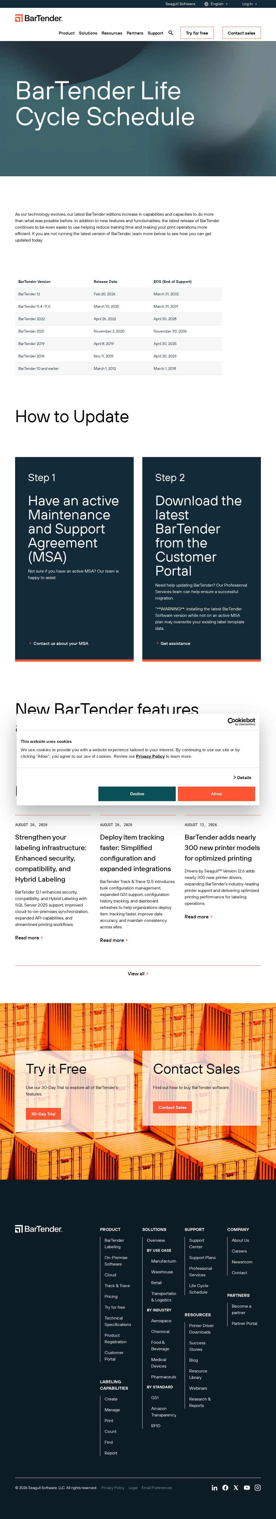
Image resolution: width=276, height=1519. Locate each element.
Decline (137, 793)
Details (244, 777)
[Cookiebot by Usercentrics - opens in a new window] (231, 722)
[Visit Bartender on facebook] (225, 1487)
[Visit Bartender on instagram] (257, 1487)
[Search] (171, 33)
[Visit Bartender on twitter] (236, 1487)
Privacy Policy (150, 756)
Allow (216, 793)
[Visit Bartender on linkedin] (214, 1487)
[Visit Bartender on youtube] (247, 1487)
